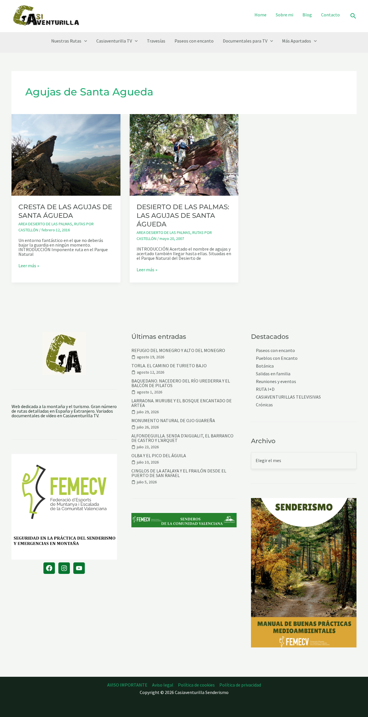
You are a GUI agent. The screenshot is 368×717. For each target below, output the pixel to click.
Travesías (156, 41)
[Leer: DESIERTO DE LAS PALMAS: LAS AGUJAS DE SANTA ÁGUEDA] (184, 154)
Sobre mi (284, 15)
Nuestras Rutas (66, 41)
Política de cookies (196, 685)
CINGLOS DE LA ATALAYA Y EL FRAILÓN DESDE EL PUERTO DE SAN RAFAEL (178, 473)
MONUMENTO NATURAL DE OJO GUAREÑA (173, 420)
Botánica (265, 366)
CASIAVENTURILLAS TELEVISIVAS (288, 397)
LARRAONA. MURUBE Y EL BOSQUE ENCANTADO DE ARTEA (181, 402)
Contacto (330, 15)
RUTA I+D (265, 389)
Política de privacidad (240, 685)
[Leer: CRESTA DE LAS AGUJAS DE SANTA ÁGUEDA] (66, 154)
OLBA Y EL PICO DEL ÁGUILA (158, 455)
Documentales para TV (245, 41)
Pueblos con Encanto (277, 358)
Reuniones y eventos (276, 381)
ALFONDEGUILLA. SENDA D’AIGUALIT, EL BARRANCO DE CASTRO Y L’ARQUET (182, 438)
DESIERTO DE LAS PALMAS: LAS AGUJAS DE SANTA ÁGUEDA (183, 215)
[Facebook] (49, 568)
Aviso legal (162, 685)
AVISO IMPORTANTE (127, 685)
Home (260, 15)
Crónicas (264, 404)
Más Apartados (296, 41)
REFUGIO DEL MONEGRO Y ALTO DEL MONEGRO (178, 350)
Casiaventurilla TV (114, 41)
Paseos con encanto (194, 41)
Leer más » (28, 265)
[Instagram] (64, 568)
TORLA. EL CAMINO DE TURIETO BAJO (169, 365)
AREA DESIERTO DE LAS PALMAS (45, 223)
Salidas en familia (273, 373)
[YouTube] (79, 568)
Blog (307, 15)
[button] (353, 16)
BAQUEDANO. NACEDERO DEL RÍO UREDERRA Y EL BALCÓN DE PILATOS (180, 383)
